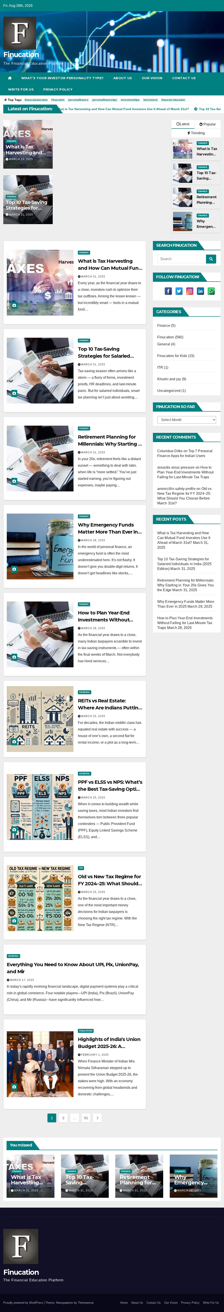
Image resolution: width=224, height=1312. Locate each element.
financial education (173, 100)
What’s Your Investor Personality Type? (62, 78)
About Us (122, 78)
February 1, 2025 (95, 1054)
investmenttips (130, 100)
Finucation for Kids (172, 356)
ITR (81, 868)
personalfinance (78, 100)
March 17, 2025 (22, 980)
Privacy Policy (57, 89)
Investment (151, 100)
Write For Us (21, 89)
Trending (197, 133)
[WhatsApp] (211, 291)
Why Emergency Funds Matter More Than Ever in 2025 (108, 532)
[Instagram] (190, 291)
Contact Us (184, 78)
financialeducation (36, 100)
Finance (12, 141)
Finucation (21, 54)
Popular (209, 124)
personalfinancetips (104, 100)
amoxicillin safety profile (176, 489)
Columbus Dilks (170, 451)
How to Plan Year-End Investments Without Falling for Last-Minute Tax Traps (185, 472)
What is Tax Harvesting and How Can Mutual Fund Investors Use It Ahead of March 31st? (183, 537)
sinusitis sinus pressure (176, 467)
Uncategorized (169, 391)
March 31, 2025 (21, 159)
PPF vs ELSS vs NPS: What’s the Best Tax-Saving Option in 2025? (110, 789)
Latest (184, 124)
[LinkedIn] (200, 291)
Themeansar (85, 1302)
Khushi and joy (169, 379)
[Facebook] (168, 291)
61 (86, 1118)
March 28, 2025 (93, 540)
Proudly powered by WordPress (23, 1302)
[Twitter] (179, 291)
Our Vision (152, 78)
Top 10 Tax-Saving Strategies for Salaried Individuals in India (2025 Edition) (184, 564)
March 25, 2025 (93, 716)
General (84, 692)
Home (124, 1302)
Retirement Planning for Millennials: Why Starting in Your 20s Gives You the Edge (185, 585)
